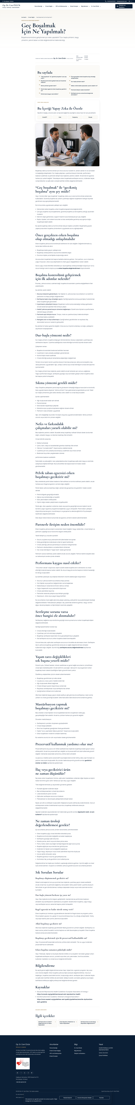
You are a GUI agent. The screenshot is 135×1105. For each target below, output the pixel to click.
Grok (60, 117)
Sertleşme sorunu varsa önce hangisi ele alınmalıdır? (82, 93)
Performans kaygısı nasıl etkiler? (49, 94)
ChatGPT (44, 117)
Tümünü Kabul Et (67, 1097)
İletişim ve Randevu (79, 1053)
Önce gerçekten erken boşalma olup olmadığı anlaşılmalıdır (83, 77)
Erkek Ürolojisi (74, 6)
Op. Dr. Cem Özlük (59, 58)
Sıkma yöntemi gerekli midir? (48, 85)
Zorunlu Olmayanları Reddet (84, 1097)
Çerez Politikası (103, 1055)
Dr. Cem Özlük (95, 6)
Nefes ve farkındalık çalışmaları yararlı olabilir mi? (84, 85)
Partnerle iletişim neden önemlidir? (80, 90)
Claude (90, 117)
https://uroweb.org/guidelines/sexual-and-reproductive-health (58, 994)
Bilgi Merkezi (84, 6)
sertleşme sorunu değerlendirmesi (71, 647)
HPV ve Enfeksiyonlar (61, 6)
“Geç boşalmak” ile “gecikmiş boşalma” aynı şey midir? (54, 77)
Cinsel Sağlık (48, 6)
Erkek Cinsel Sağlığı (55, 1050)
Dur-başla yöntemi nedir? (78, 81)
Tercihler (101, 1097)
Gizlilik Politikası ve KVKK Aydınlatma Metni (106, 1049)
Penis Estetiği (38, 6)
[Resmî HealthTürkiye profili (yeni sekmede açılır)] (23, 1063)
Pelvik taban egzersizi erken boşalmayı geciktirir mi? (54, 89)
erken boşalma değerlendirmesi (69, 268)
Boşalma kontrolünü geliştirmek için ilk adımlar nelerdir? (53, 81)
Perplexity (75, 117)
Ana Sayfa (23, 17)
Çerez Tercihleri (103, 1052)
